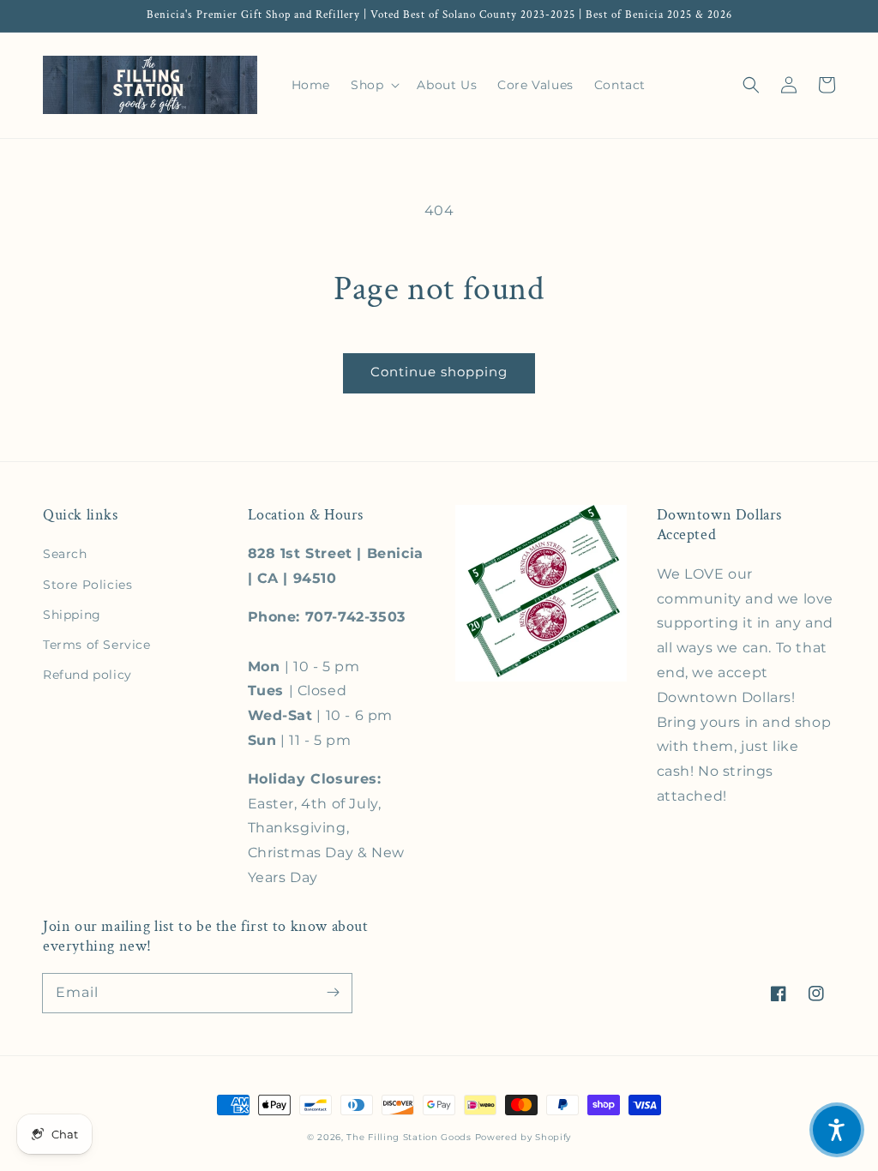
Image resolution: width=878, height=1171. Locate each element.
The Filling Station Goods (409, 1137)
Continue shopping (439, 371)
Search (65, 553)
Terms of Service (97, 644)
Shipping (72, 614)
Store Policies (87, 584)
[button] (751, 85)
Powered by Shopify (523, 1137)
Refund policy (87, 674)
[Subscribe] (333, 993)
